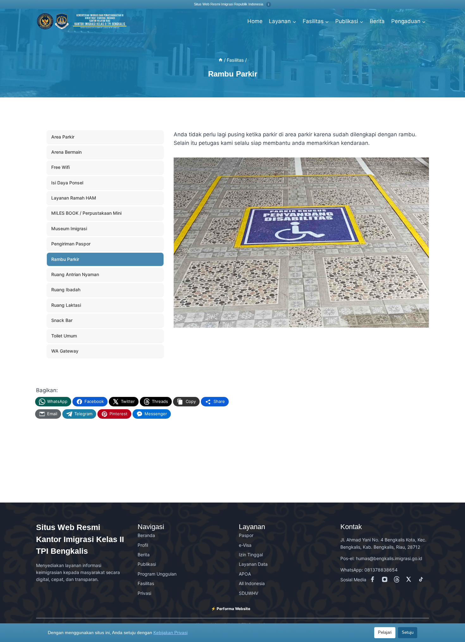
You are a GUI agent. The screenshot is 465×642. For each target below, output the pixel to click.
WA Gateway (64, 351)
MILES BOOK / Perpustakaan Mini (86, 213)
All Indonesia (252, 583)
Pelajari (385, 632)
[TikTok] (422, 580)
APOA (245, 574)
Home (255, 21)
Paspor (246, 535)
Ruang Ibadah (65, 289)
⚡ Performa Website (230, 608)
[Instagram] (385, 580)
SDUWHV (248, 593)
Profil (143, 545)
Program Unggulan (157, 574)
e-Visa (245, 545)
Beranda (146, 535)
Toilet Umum (64, 335)
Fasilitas (146, 583)
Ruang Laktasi (66, 305)
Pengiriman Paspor (70, 243)
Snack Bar (61, 320)
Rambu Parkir (65, 259)
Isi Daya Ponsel (67, 182)
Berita (377, 21)
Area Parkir (62, 136)
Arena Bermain (66, 152)
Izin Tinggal (251, 554)
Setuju (407, 632)
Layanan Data (253, 564)
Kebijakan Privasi (170, 632)
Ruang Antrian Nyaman (75, 274)
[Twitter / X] (410, 580)
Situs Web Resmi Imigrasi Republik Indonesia (229, 4)
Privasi (144, 593)
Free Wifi (60, 167)
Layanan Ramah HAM (73, 198)
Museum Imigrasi (69, 228)
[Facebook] (373, 580)
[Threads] (398, 580)
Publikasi (147, 564)
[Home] (220, 60)
